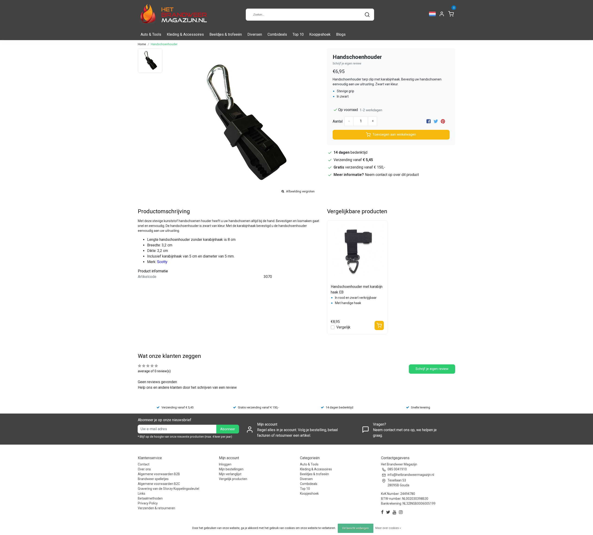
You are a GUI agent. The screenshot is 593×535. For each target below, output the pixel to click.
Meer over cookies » (388, 528)
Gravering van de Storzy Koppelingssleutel (168, 488)
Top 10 (298, 34)
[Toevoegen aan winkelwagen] (379, 325)
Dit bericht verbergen (355, 528)
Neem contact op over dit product (392, 174)
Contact (143, 464)
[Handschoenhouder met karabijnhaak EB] (357, 250)
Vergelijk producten (233, 479)
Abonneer (227, 429)
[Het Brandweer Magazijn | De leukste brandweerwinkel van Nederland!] (172, 14)
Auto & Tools (151, 34)
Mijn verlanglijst (230, 474)
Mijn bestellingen (231, 469)
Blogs (341, 34)
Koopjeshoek (320, 34)
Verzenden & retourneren (156, 508)
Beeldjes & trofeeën (225, 34)
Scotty (162, 262)
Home (142, 44)
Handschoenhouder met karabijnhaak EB (356, 289)
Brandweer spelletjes (153, 479)
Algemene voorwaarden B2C (159, 484)
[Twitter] (435, 121)
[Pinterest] (443, 121)
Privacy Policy (148, 503)
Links (141, 493)
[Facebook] (428, 121)
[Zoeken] (367, 15)
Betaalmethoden (150, 498)
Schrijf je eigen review (347, 63)
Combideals (277, 34)
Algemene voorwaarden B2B (159, 474)
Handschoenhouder (164, 44)
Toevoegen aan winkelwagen (394, 135)
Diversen (254, 34)
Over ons (144, 469)
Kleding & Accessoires (185, 34)
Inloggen (225, 464)
